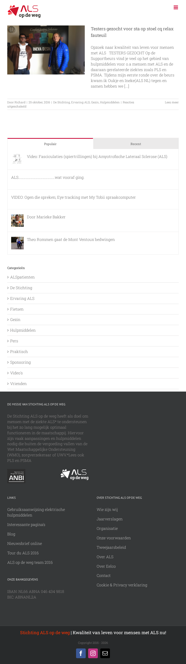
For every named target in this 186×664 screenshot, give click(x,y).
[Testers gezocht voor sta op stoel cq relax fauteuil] (46, 49)
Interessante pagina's (26, 524)
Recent (136, 144)
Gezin (95, 102)
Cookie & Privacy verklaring (122, 584)
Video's (16, 372)
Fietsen (16, 309)
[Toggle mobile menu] (176, 7)
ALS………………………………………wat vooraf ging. (48, 177)
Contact (104, 575)
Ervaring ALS (80, 102)
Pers (14, 340)
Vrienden (18, 383)
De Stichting (61, 102)
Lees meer (172, 102)
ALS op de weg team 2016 (30, 562)
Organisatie (107, 528)
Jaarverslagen (110, 518)
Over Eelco (106, 566)
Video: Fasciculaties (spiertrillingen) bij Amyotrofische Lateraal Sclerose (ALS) (97, 156)
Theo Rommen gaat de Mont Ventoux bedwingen (71, 239)
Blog (11, 533)
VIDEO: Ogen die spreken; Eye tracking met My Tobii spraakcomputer (73, 197)
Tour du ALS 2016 (23, 552)
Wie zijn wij (107, 509)
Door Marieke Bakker (46, 216)
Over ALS (105, 556)
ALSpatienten (22, 276)
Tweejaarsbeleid (111, 547)
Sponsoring (20, 362)
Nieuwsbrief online (24, 543)
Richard (20, 102)
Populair (50, 144)
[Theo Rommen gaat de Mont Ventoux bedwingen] (17, 239)
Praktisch (19, 351)
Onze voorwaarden (114, 537)
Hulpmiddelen (110, 102)
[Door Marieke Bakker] (17, 216)
